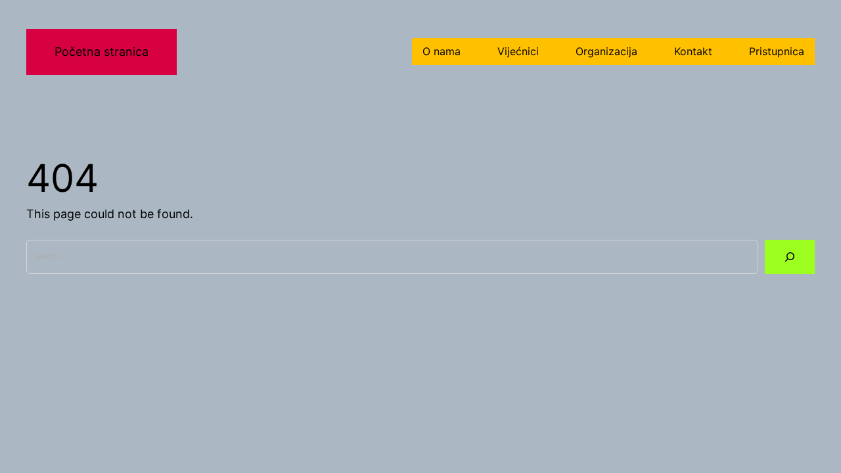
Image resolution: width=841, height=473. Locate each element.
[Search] (790, 257)
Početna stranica (101, 51)
